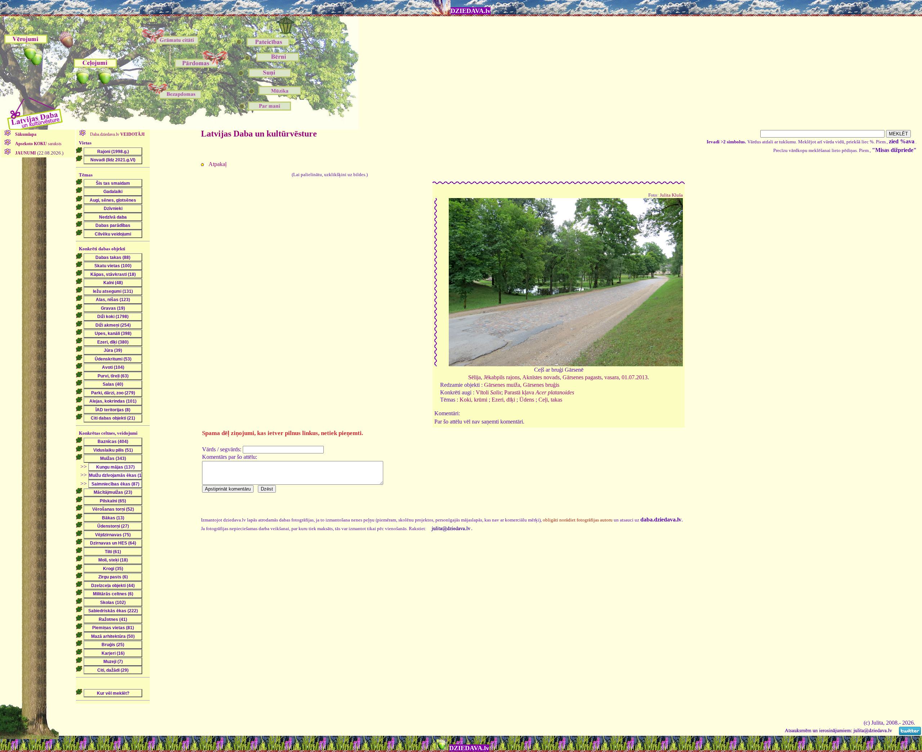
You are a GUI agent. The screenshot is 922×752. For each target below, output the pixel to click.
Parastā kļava (539, 392)
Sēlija (474, 377)
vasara (611, 377)
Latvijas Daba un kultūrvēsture (259, 133)
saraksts (38, 143)
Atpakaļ (218, 164)
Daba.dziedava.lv (117, 134)
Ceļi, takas (550, 400)
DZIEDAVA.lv (471, 10)
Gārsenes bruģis (541, 385)
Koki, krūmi (473, 400)
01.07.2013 (635, 377)
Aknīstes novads (541, 377)
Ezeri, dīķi (503, 400)
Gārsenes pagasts (582, 377)
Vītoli (488, 392)
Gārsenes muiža (502, 385)
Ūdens (526, 400)
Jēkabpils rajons (502, 377)
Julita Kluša (671, 195)
